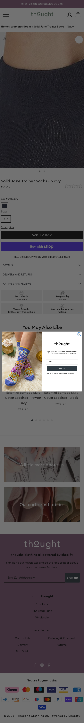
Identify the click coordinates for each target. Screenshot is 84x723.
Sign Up (62, 368)
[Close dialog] (79, 334)
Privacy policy (69, 373)
